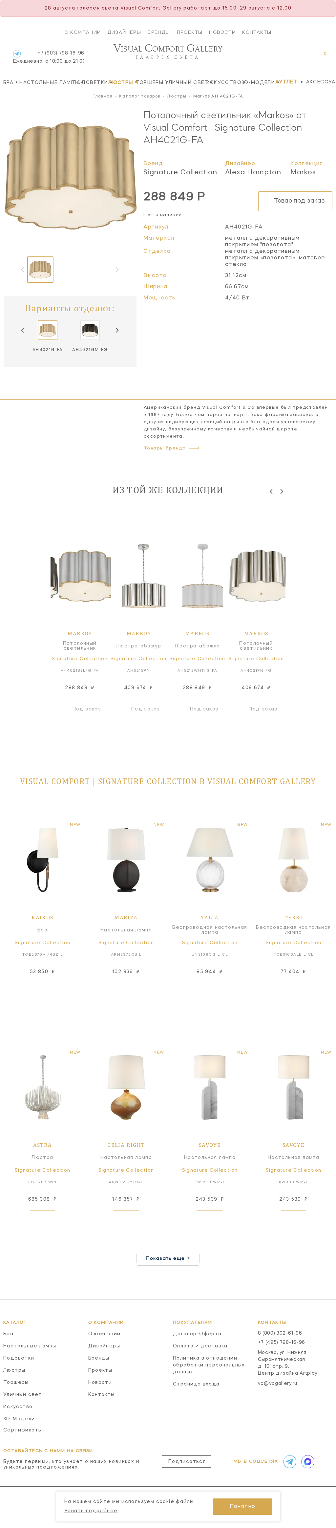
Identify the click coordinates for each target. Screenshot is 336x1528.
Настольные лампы (44, 82)
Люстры (120, 82)
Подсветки (89, 82)
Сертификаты (22, 1430)
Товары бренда (165, 448)
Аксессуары (321, 82)
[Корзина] (319, 57)
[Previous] (23, 330)
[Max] (307, 1461)
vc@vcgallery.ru (278, 1383)
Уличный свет (184, 82)
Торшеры (149, 82)
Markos (303, 172)
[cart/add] (49, 993)
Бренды (159, 32)
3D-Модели (257, 82)
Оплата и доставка (200, 1346)
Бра (9, 82)
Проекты (190, 32)
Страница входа (196, 1384)
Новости (222, 32)
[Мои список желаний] (302, 57)
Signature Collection (180, 172)
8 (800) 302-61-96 (280, 1333)
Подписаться (187, 1461)
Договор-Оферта (197, 1334)
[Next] (117, 330)
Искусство (222, 82)
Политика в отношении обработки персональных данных (209, 1365)
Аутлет (286, 82)
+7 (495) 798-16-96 (281, 1342)
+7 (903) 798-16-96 (48, 57)
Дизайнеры (124, 32)
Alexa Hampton (253, 172)
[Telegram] (17, 53)
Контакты (256, 32)
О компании (83, 32)
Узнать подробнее (90, 1511)
